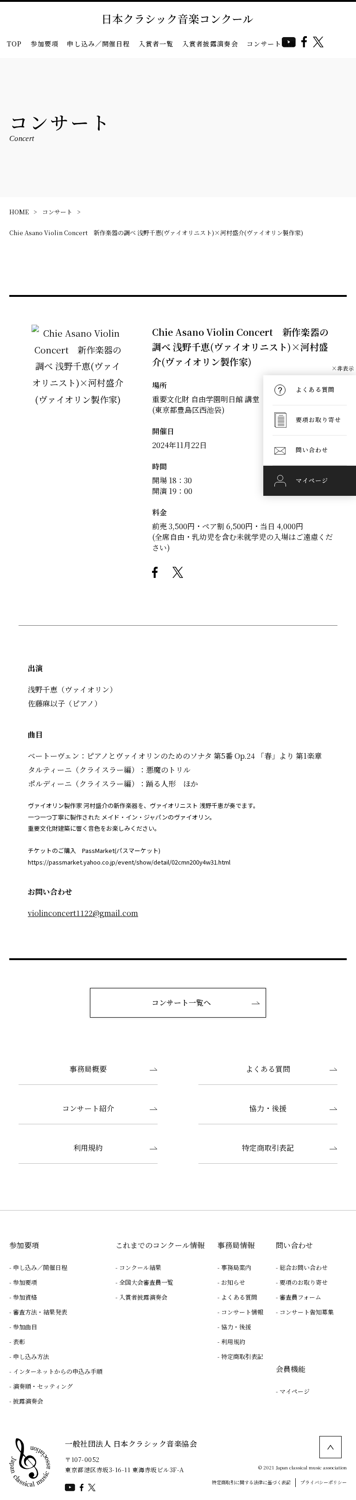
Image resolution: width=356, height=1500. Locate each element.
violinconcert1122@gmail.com (83, 913)
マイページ (295, 1391)
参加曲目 (25, 1326)
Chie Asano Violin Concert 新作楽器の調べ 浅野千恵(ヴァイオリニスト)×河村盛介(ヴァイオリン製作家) (156, 232)
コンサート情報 (271, 43)
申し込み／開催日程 (98, 43)
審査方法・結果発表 (40, 1312)
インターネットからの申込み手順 (57, 1371)
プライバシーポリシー (323, 1482)
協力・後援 (267, 1108)
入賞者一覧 (156, 43)
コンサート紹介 (88, 1108)
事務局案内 (236, 1267)
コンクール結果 (140, 1267)
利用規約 (88, 1147)
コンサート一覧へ (181, 1002)
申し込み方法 (31, 1356)
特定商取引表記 (268, 1147)
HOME (19, 211)
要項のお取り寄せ (304, 1282)
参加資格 (25, 1297)
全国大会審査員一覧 (146, 1282)
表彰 (19, 1341)
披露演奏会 (28, 1401)
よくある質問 (268, 1069)
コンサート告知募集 (307, 1312)
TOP (14, 43)
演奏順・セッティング (43, 1386)
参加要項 (45, 43)
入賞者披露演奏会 (210, 43)
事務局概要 (88, 1069)
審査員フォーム (300, 1297)
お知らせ (233, 1282)
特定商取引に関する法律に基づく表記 (251, 1482)
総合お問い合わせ (304, 1267)
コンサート (57, 211)
